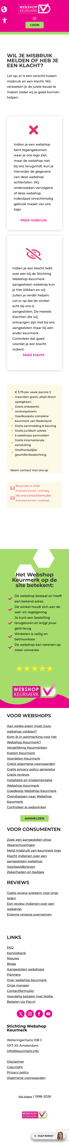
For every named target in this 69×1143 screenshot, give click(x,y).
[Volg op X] (21, 1014)
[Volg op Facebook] (39, 1014)
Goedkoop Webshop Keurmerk (31, 791)
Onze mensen (18, 985)
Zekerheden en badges (25, 872)
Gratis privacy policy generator (31, 769)
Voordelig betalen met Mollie (30, 996)
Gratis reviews (18, 775)
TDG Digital (25, 1096)
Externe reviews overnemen (29, 914)
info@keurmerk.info (23, 1051)
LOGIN (34, 25)
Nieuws (13, 958)
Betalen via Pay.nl (21, 1002)
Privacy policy (18, 1072)
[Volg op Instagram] (30, 1014)
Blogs (11, 964)
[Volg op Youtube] (48, 1014)
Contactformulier (20, 991)
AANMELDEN (34, 818)
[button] (4, 20)
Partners (14, 975)
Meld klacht (33, 355)
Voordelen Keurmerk (23, 759)
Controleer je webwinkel (26, 807)
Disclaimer (15, 1062)
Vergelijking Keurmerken (27, 748)
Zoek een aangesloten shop (29, 840)
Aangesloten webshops (25, 969)
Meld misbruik (34, 220)
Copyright (15, 1067)
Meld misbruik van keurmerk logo (34, 850)
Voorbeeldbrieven (21, 867)
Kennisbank (16, 953)
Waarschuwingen (21, 845)
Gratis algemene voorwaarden (31, 764)
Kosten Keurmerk (21, 753)
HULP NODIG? (45, 1136)
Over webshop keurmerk (27, 980)
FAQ (10, 948)
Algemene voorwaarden (26, 1078)
